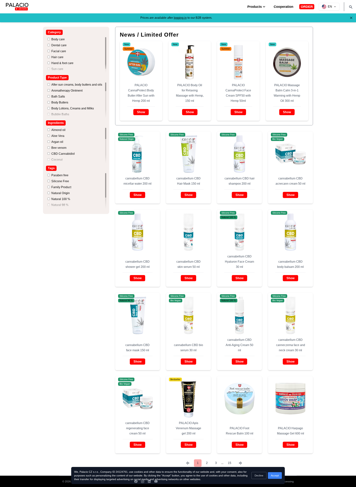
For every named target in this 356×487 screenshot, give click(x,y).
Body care (58, 39)
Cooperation (283, 7)
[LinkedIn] (149, 481)
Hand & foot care (62, 63)
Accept (275, 475)
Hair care (57, 57)
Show (141, 112)
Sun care (57, 69)
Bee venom (58, 147)
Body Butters (59, 102)
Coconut (56, 159)
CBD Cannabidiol (63, 153)
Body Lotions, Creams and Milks (72, 108)
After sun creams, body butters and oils (76, 84)
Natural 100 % (60, 199)
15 (229, 463)
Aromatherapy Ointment (67, 90)
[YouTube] (156, 481)
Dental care (59, 45)
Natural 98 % (59, 205)
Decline (259, 475)
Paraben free (59, 175)
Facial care (58, 51)
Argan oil (57, 141)
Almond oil (58, 130)
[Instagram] (142, 481)
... (222, 463)
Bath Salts (58, 96)
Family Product (61, 187)
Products (254, 7)
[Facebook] (136, 481)
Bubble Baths (60, 114)
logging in (180, 17)
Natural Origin (60, 193)
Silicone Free (60, 181)
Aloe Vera (57, 135)
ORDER (307, 7)
